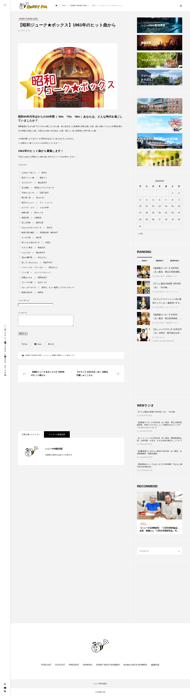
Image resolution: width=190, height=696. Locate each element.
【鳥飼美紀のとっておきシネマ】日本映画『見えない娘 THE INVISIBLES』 (159, 465)
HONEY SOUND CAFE (33, 355)
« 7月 (140, 234)
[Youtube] (5, 688)
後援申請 (155, 665)
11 (147, 206)
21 (166, 213)
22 (173, 213)
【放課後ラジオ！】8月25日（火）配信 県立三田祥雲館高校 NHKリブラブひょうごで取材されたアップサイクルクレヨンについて (159, 424)
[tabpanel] (159, 512)
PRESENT (74, 665)
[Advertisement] (71, 407)
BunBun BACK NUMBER (135, 665)
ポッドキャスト (172, 292)
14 (166, 206)
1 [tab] (157, 517)
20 (160, 213)
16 (179, 206)
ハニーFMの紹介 (100, 684)
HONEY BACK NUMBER (108, 665)
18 (147, 213)
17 (140, 213)
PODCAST (46, 665)
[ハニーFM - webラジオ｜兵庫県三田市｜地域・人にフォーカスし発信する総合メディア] (33, 5)
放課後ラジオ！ (172, 276)
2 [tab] (160, 517)
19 (153, 213)
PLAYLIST (60, 665)
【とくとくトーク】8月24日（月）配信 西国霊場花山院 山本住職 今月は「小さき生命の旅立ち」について (159, 439)
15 (173, 206)
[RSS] (5, 691)
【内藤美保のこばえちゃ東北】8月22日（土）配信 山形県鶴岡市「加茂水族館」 (159, 452)
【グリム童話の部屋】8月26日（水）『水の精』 (156, 412)
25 (147, 219)
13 (160, 206)
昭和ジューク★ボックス (66, 355)
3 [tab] (162, 517)
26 (153, 219)
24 (140, 219)
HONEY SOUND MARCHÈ (163, 341)
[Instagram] (5, 684)
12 (153, 206)
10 (140, 206)
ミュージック (46, 355)
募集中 (54, 355)
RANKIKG (87, 665)
